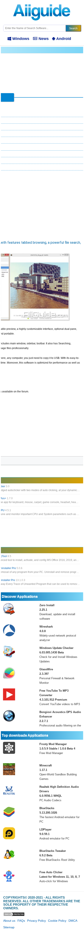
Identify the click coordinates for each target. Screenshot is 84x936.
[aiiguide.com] (42, 1)
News (44, 39)
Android (63, 39)
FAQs (21, 920)
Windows (20, 39)
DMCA (72, 920)
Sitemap (8, 927)
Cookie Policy (57, 920)
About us (9, 920)
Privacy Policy (36, 920)
